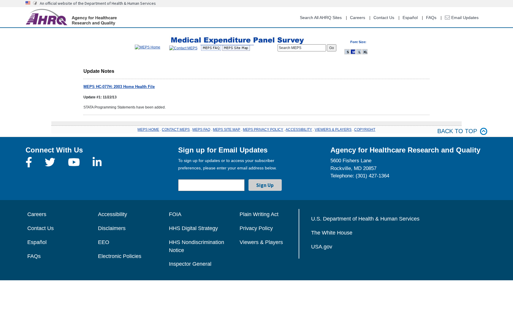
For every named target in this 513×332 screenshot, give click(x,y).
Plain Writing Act (259, 214)
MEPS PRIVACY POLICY (263, 130)
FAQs (431, 17)
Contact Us (383, 17)
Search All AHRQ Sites (321, 17)
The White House (331, 233)
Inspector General (190, 264)
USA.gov (321, 247)
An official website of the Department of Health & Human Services (98, 3)
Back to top (457, 131)
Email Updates (464, 17)
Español (410, 17)
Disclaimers (112, 228)
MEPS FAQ (201, 130)
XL (365, 52)
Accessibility (112, 214)
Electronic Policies (119, 256)
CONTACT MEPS (176, 130)
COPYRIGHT (364, 130)
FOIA (175, 214)
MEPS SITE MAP (226, 130)
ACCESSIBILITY (299, 130)
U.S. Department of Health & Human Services (365, 219)
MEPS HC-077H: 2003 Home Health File (119, 86)
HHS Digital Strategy (193, 228)
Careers (357, 17)
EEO (103, 242)
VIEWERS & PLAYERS (333, 130)
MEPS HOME (148, 130)
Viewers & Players (261, 242)
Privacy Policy (256, 228)
